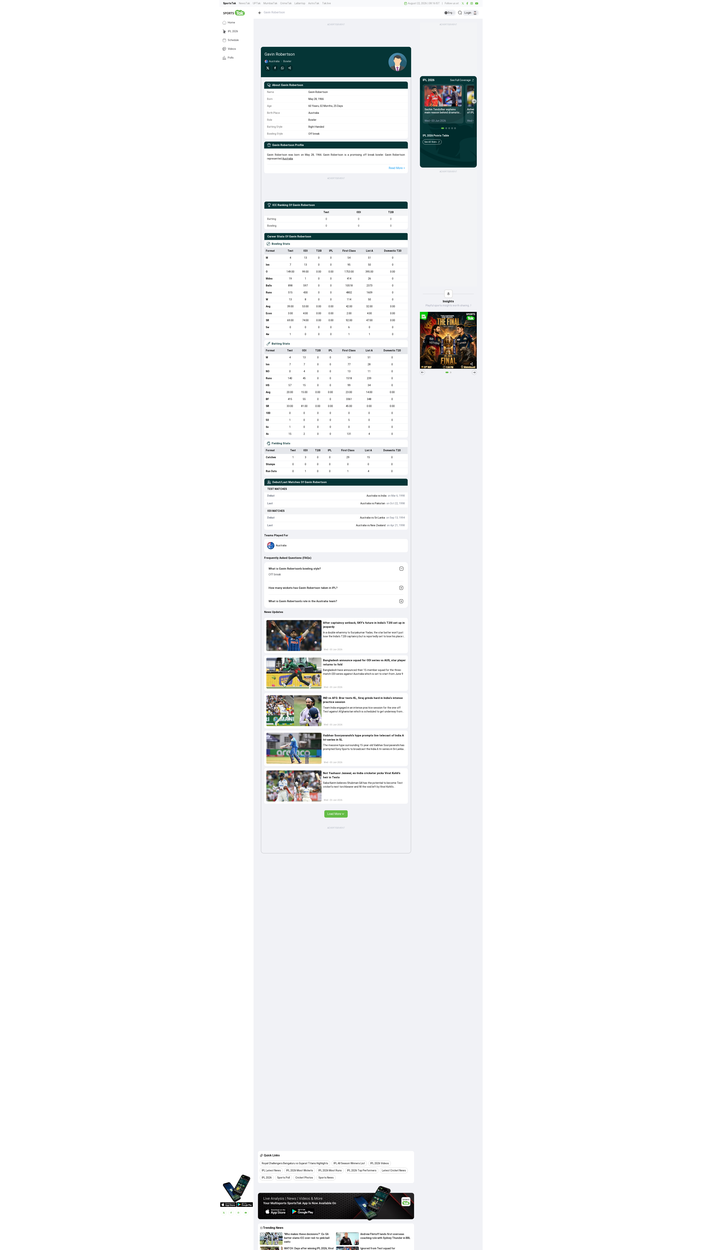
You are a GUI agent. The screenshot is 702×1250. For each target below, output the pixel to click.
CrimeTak (286, 3)
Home (231, 22)
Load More (334, 814)
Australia (287, 158)
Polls (231, 57)
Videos (232, 48)
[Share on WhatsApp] (282, 68)
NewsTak (244, 3)
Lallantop (300, 3)
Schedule (233, 40)
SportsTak (229, 3)
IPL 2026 (233, 31)
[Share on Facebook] (275, 68)
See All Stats (430, 142)
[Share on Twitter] (268, 68)
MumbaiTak (270, 3)
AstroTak (313, 3)
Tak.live (326, 3)
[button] (294, 635)
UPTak (257, 3)
